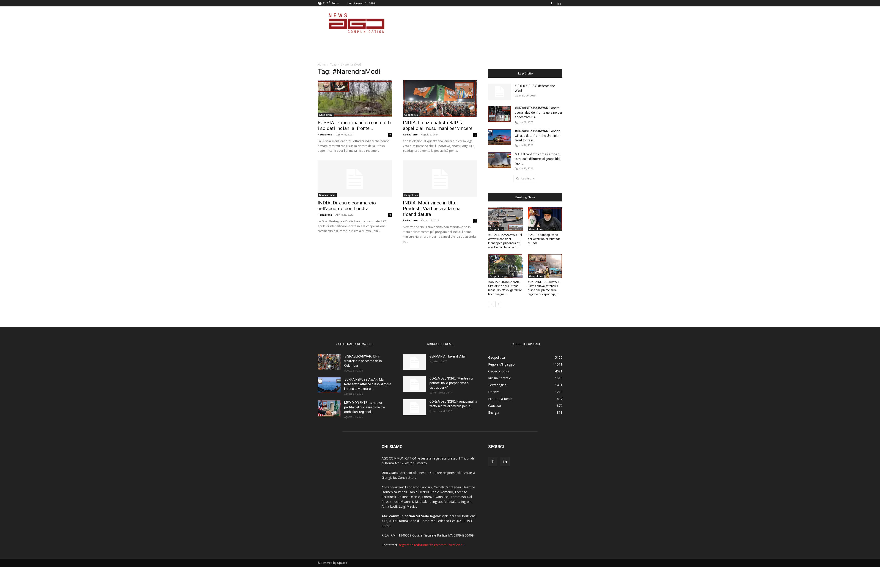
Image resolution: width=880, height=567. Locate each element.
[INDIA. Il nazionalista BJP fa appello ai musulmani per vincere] (440, 98)
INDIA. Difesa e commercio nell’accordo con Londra (347, 205)
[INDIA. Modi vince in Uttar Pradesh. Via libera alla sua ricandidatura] (440, 178)
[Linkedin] (559, 3)
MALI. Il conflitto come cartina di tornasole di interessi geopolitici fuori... (537, 158)
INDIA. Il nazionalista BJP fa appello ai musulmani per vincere (438, 125)
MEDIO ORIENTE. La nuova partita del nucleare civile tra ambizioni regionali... (364, 407)
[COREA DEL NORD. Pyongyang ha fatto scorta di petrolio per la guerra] (414, 407)
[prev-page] (491, 304)
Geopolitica (326, 114)
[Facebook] (551, 3)
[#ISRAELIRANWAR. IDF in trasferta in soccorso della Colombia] (329, 362)
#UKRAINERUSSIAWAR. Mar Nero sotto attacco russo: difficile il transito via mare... (367, 384)
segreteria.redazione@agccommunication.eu (432, 545)
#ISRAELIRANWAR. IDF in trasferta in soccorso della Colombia (363, 361)
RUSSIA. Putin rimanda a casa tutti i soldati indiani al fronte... (354, 125)
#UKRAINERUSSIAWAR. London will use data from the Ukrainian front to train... (537, 135)
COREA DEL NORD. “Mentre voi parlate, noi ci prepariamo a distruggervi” (451, 383)
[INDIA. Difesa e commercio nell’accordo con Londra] (355, 178)
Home (322, 64)
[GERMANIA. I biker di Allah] (414, 362)
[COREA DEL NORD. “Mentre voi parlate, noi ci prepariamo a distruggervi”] (414, 384)
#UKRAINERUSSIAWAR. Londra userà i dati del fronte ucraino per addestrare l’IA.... (538, 112)
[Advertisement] (479, 23)
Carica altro (523, 178)
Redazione (325, 134)
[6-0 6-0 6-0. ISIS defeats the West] (499, 92)
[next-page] (498, 304)
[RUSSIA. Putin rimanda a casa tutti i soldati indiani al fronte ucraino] (355, 98)
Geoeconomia (327, 195)
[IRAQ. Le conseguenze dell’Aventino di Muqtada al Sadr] (545, 219)
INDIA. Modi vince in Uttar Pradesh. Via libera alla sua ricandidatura (431, 208)
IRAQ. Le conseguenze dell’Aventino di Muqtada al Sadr (544, 239)
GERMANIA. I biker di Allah (448, 356)
